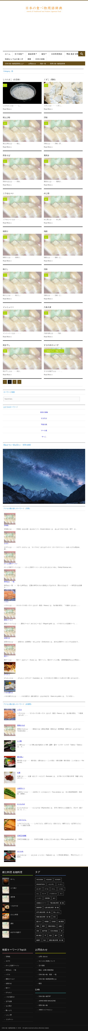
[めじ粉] (63, 207)
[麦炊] (5, 925)
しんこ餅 (9, 1015)
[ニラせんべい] (22, 207)
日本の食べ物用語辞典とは (47, 979)
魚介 (44, 940)
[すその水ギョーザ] (63, 358)
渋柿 (37, 931)
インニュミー (8, 307)
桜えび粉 (6, 117)
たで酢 (19, 741)
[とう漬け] (5, 890)
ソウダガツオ (53, 893)
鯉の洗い (20, 757)
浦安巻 (13, 897)
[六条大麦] (63, 320)
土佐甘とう (21, 788)
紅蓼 (18, 772)
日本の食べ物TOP (45, 996)
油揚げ (60, 926)
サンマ (44, 893)
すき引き (44, 418)
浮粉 (46, 117)
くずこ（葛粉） (50, 79)
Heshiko (49, 879)
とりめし (61, 889)
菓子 (56, 935)
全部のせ (7, 638)
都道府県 (31, 54)
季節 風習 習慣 (72, 54)
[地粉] (63, 245)
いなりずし (51, 884)
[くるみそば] (5, 907)
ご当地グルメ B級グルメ (54, 351)
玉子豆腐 (9, 1001)
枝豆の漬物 (44, 412)
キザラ (6, 543)
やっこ (44, 436)
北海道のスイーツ (41, 903)
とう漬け (13, 888)
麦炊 (12, 923)
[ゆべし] (5, 881)
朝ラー (6, 656)
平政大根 (44, 424)
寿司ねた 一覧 (9, 582)
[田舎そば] (22, 169)
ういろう (60, 884)
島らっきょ (57, 912)
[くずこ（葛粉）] (63, 93)
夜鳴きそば (21, 725)
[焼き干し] (22, 358)
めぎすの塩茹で (16, 932)
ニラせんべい (8, 193)
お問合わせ (32, 64)
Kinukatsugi (40, 884)
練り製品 (38, 935)
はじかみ (20, 851)
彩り (55, 917)
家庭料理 (38, 907)
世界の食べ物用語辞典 (57, 64)
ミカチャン (9, 1019)
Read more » (7, 109)
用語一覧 (43, 64)
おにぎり (38, 889)
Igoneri (57, 879)
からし (53, 889)
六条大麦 (47, 307)
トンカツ (38, 898)
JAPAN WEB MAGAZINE (47, 1001)
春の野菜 (61, 921)
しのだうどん (21, 820)
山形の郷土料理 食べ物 (52, 907)
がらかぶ (7, 674)
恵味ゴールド (8, 620)
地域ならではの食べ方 (14, 59)
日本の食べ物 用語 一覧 (47, 974)
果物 (37, 926)
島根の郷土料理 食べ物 (43, 917)
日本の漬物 (40, 59)
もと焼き (9, 1006)
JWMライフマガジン (45, 1010)
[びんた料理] (5, 916)
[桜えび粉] (22, 131)
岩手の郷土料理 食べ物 (43, 912)
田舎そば (6, 155)
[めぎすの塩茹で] (5, 934)
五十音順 (18, 54)
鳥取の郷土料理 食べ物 (56, 940)
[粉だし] (22, 283)
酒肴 (29, 59)
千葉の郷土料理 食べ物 (57, 903)
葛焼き (46, 155)
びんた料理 (14, 914)
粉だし (5, 269)
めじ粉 (46, 193)
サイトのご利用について (47, 961)
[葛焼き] (63, 169)
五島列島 (47, 898)
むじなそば (21, 804)
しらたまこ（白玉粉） (12, 79)
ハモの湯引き (8, 692)
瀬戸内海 (44, 931)
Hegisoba (39, 879)
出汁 (54, 898)
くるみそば (14, 906)
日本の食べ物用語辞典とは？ (14, 64)
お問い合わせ (43, 956)
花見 (50, 935)
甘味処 (6, 525)
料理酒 (46, 921)
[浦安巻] (5, 898)
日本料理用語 (56, 54)
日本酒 (53, 921)
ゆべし (13, 879)
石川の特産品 (54, 931)
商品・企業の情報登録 (46, 970)
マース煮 (44, 430)
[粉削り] (22, 245)
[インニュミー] (22, 320)
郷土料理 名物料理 (12, 872)
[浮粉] (63, 131)
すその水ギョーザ (51, 345)
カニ (37, 893)
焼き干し (6, 345)
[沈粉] (63, 283)
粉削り (5, 231)
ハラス (6, 602)
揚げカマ (38, 921)
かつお (46, 889)
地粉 (46, 231)
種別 (43, 54)
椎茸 (43, 926)
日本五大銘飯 (21, 835)
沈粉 (46, 269)
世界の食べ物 (43, 1005)
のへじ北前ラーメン (10, 563)
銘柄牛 (38, 940)
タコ (61, 893)
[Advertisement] (44, 30)
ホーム (7, 54)
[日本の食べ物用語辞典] (43, 9)
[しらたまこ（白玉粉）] (22, 93)
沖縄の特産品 (51, 926)
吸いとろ (9, 1010)
